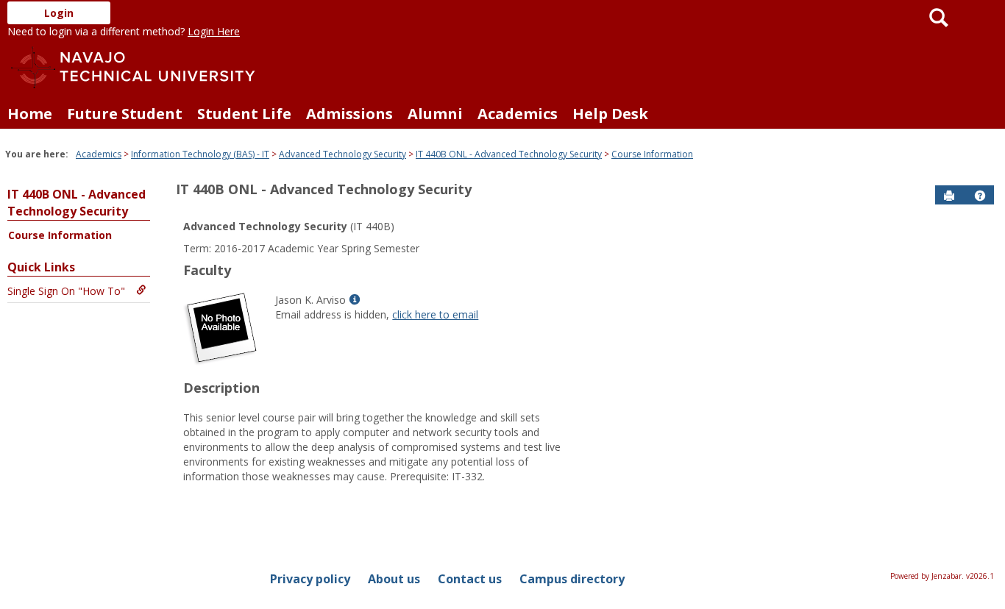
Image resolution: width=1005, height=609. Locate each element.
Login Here (214, 31)
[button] (980, 195)
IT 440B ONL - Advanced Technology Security (509, 154)
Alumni (435, 114)
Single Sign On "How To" (66, 291)
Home (29, 114)
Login (59, 13)
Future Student (124, 114)
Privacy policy (310, 579)
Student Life (244, 114)
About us (394, 579)
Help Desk (610, 114)
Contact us (470, 579)
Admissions (349, 114)
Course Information (652, 154)
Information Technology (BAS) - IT (200, 154)
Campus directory (572, 579)
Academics (517, 114)
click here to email (435, 314)
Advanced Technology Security (342, 154)
